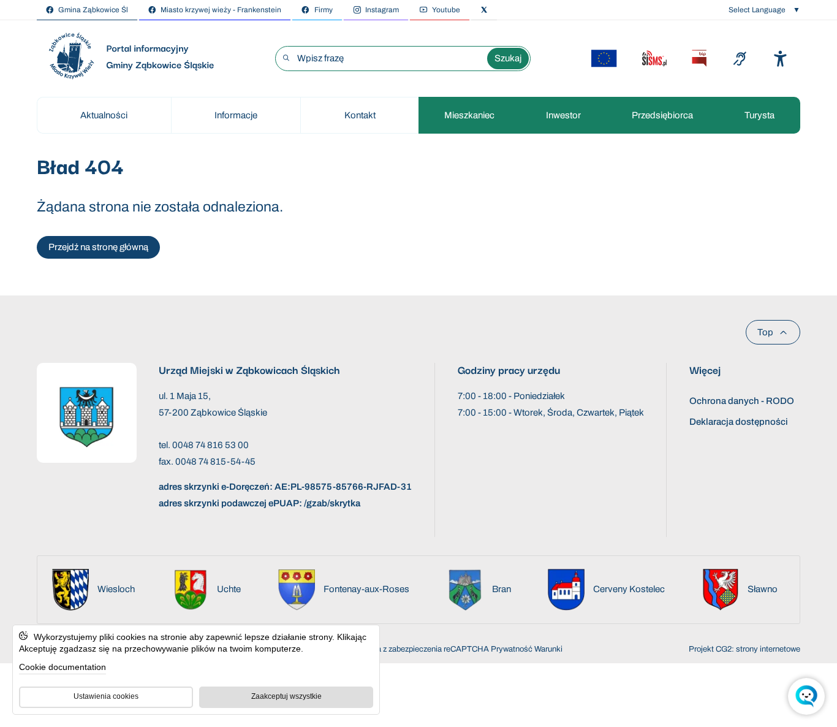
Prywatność (511, 649)
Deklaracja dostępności (738, 422)
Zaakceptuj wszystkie (286, 696)
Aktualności (103, 115)
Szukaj (507, 58)
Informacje (235, 115)
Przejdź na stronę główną (98, 247)
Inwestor (563, 115)
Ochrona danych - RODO (741, 401)
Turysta (759, 115)
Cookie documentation (62, 667)
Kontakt (360, 115)
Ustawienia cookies (106, 696)
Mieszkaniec (469, 115)
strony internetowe (768, 649)
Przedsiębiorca (662, 115)
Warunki (548, 649)
